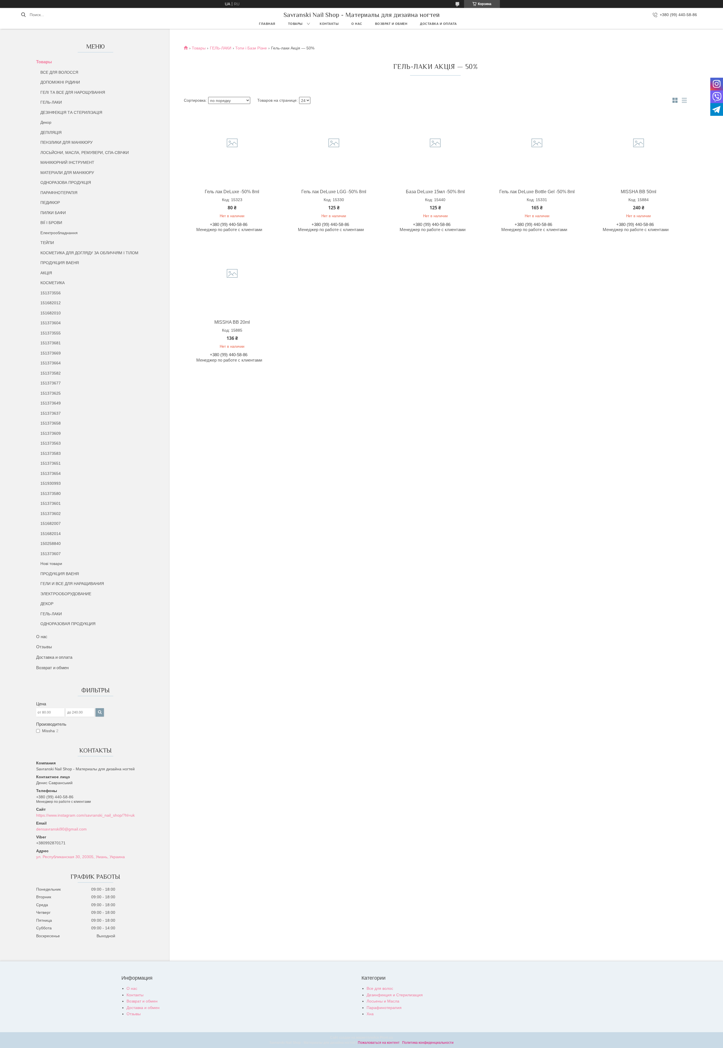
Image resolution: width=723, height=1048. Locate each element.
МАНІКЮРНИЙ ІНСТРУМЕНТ (67, 162)
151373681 (50, 343)
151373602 (50, 513)
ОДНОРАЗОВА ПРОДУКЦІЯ (65, 182)
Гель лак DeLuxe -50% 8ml (232, 191)
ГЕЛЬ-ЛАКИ (51, 102)
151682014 (50, 533)
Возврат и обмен (391, 23)
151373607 (50, 553)
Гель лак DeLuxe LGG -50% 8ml (333, 191)
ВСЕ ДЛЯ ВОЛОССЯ (59, 72)
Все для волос (380, 988)
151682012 (50, 303)
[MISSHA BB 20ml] (232, 277)
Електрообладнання (59, 233)
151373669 (50, 353)
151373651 (50, 463)
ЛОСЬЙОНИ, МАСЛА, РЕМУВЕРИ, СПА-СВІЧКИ (84, 152)
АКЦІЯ (46, 273)
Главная (267, 23)
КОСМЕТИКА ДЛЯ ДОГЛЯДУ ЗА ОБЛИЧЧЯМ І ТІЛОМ (89, 253)
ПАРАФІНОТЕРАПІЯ (58, 192)
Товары (295, 23)
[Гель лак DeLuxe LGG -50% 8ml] (334, 147)
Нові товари (51, 563)
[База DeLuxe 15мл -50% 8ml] (435, 147)
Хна (370, 1014)
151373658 (50, 423)
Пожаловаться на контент (379, 1043)
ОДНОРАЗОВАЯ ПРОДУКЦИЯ (67, 623)
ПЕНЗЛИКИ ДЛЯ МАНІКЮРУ (66, 142)
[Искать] (23, 15)
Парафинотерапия (384, 1007)
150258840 (50, 543)
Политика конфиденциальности (428, 1043)
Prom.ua (386, 1038)
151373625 (50, 393)
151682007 (50, 523)
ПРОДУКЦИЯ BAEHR (59, 262)
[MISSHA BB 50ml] (638, 147)
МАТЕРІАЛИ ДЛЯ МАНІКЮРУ (67, 172)
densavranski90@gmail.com (61, 829)
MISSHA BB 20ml (232, 322)
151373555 (50, 333)
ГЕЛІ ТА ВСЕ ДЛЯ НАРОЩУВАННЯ (72, 92)
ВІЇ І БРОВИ (51, 222)
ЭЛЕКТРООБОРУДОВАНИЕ (65, 594)
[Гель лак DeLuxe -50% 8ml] (232, 147)
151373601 (50, 503)
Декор (45, 122)
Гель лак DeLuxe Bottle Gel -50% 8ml (537, 191)
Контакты (329, 23)
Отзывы (44, 646)
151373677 (50, 383)
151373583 (50, 453)
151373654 (50, 473)
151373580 (50, 493)
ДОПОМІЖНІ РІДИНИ (60, 82)
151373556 (50, 293)
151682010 (50, 313)
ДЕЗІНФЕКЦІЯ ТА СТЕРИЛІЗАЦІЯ (71, 112)
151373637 (50, 413)
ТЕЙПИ (47, 242)
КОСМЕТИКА (52, 283)
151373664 (50, 363)
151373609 (50, 433)
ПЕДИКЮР (50, 202)
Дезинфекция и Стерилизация (395, 995)
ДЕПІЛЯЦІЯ (51, 132)
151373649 (50, 403)
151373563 (50, 443)
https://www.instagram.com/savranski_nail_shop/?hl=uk (85, 815)
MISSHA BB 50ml (638, 191)
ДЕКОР (46, 603)
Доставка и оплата (438, 23)
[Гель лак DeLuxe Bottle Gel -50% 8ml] (537, 147)
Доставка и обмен (143, 1007)
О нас (356, 23)
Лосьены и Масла (383, 1001)
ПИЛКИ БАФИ (53, 212)
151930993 (50, 483)
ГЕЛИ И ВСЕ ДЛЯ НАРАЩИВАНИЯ (72, 583)
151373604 (50, 323)
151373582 (50, 373)
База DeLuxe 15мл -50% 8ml (435, 191)
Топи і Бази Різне (251, 48)
